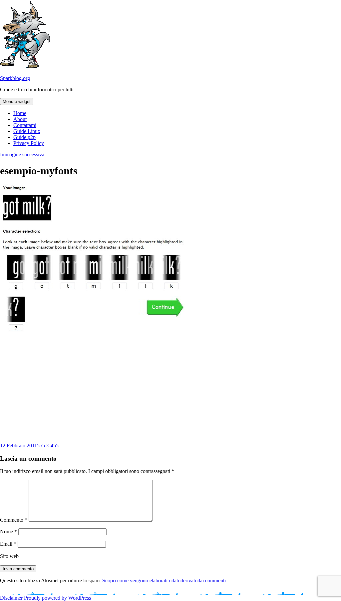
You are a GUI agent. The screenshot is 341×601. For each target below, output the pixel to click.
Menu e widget (17, 101)
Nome (8, 531)
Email (8, 544)
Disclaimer (11, 598)
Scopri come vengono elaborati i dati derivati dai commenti (164, 580)
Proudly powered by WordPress (57, 598)
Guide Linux (26, 131)
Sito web (9, 556)
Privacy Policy (28, 143)
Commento (13, 520)
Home (19, 113)
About (20, 119)
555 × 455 (48, 445)
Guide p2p (24, 137)
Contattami (24, 125)
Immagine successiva (22, 154)
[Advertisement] (170, 389)
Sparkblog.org (15, 78)
